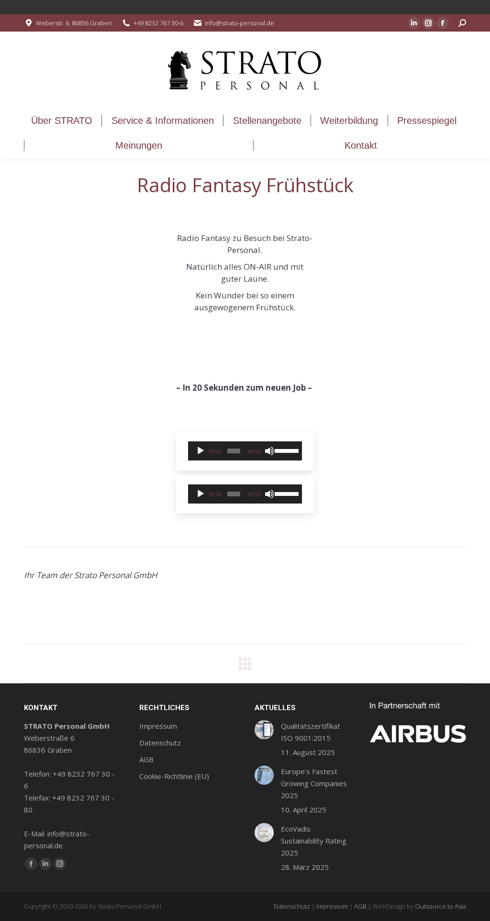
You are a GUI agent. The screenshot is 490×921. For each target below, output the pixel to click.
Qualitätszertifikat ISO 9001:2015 (310, 732)
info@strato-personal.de (239, 23)
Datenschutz (292, 906)
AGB (360, 906)
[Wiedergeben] (200, 451)
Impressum (332, 906)
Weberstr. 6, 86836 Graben (74, 23)
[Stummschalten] (269, 451)
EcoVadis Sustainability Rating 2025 (313, 840)
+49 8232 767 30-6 (158, 23)
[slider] (286, 450)
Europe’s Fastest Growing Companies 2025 (314, 783)
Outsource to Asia (440, 906)
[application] (245, 450)
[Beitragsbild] (264, 729)
